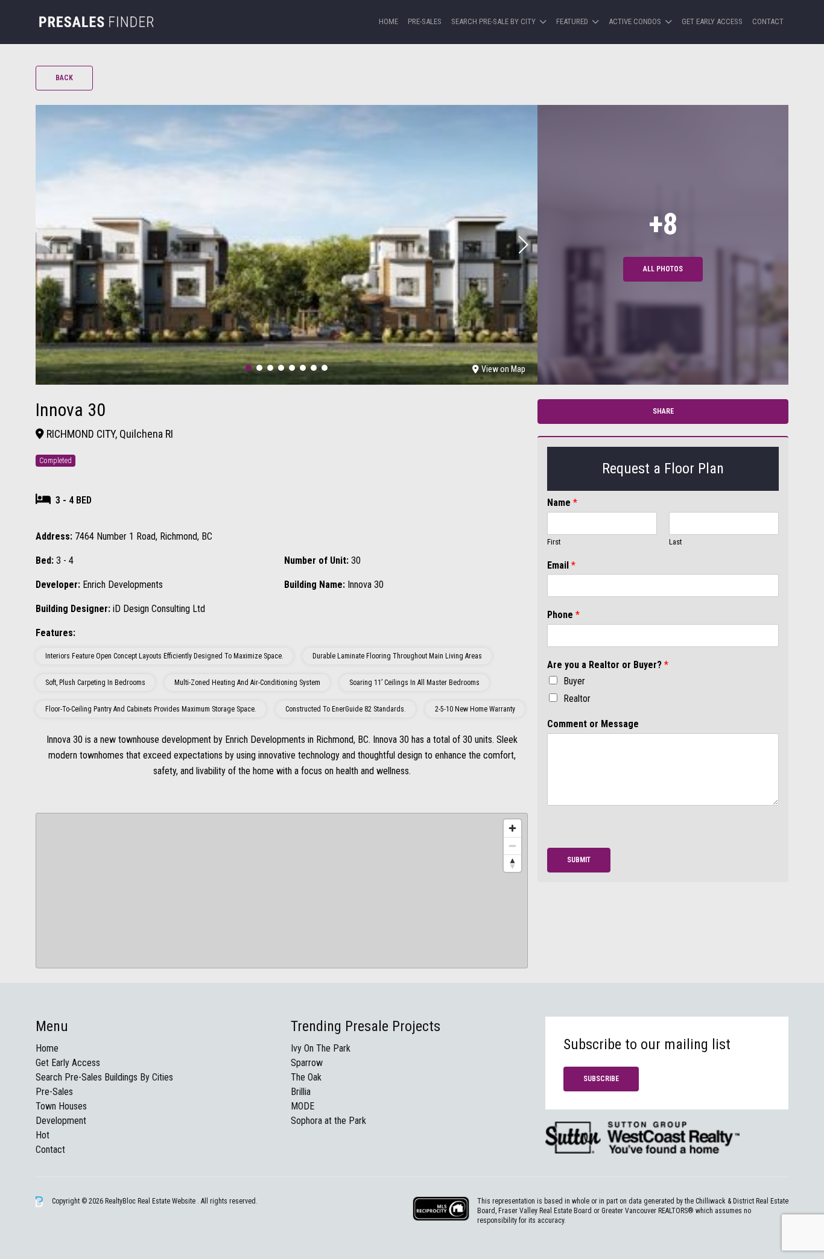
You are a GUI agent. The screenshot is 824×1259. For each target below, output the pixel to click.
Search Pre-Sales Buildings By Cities (104, 1077)
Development (61, 1120)
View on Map (503, 369)
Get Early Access (712, 21)
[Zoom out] (512, 845)
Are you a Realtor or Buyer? (607, 665)
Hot (42, 1135)
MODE (302, 1106)
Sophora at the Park (328, 1120)
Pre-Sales (425, 21)
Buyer (574, 681)
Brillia (301, 1091)
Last (675, 541)
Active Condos (635, 21)
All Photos (663, 269)
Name (562, 502)
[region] (281, 890)
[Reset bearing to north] (512, 863)
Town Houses (61, 1106)
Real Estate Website (167, 1201)
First (554, 541)
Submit (579, 860)
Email (561, 565)
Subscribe (601, 1078)
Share (663, 411)
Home (388, 21)
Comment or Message (593, 724)
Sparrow (307, 1062)
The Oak (306, 1077)
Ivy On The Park (320, 1048)
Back (64, 78)
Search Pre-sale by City (493, 21)
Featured (572, 21)
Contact (768, 21)
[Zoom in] (512, 828)
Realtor (577, 698)
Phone (563, 614)
